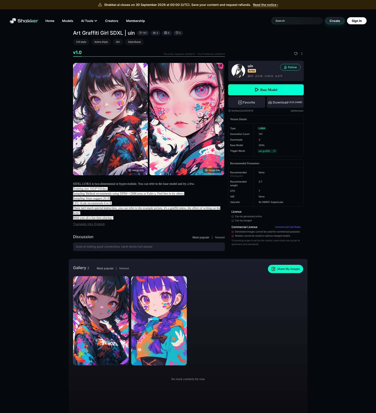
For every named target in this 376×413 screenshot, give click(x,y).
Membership (135, 21)
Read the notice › (265, 5)
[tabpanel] (149, 119)
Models (67, 21)
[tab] (77, 52)
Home (49, 21)
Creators (111, 21)
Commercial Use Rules (287, 226)
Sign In (357, 21)
